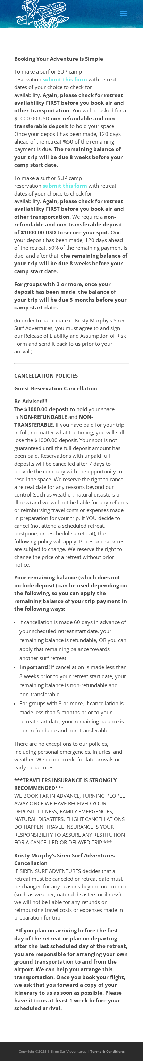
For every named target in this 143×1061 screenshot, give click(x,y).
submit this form (65, 79)
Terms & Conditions (107, 1051)
